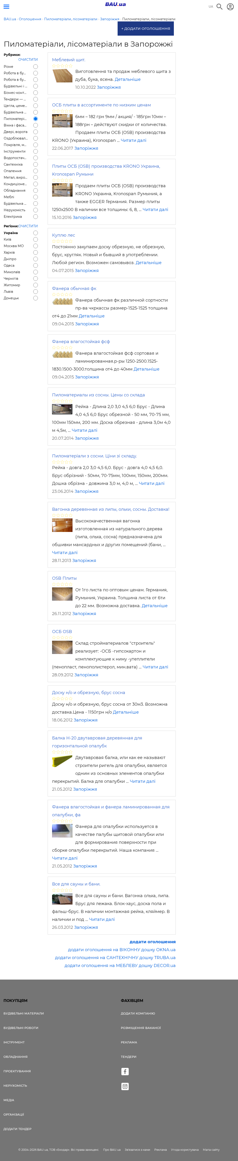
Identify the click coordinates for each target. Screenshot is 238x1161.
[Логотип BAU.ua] (115, 4)
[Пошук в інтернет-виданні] (219, 7)
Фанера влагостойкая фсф (81, 341)
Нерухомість (15, 1085)
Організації (13, 1114)
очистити (28, 60)
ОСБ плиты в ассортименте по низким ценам (101, 105)
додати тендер (17, 1129)
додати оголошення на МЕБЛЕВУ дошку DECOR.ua (120, 965)
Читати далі (133, 140)
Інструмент (14, 1042)
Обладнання (15, 1057)
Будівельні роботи (20, 1028)
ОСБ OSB (62, 631)
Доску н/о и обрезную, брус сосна (88, 692)
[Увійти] (230, 7)
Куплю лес (63, 235)
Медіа (8, 1100)
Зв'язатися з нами (137, 1149)
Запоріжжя (109, 87)
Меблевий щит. (68, 59)
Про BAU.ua (112, 1149)
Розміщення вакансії (141, 1028)
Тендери (128, 1057)
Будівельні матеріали (23, 1013)
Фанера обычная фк (74, 288)
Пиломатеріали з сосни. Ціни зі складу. (94, 456)
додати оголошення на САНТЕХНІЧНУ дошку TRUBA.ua (115, 957)
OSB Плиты (64, 578)
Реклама (129, 1042)
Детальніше (128, 79)
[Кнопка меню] (6, 7)
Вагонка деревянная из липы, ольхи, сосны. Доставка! (110, 509)
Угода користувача (185, 1149)
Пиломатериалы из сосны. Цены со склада (98, 395)
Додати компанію (138, 1013)
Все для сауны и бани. (76, 884)
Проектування (17, 1071)
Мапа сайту (211, 1149)
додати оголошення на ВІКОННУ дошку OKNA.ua (122, 949)
